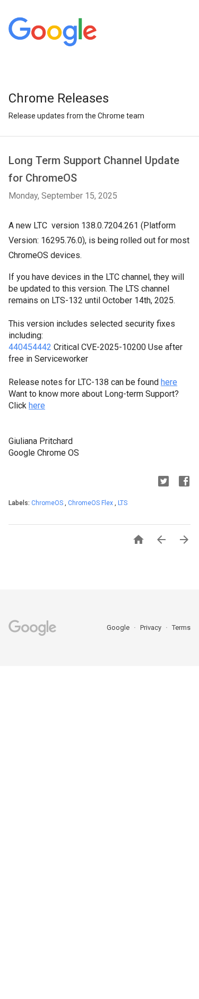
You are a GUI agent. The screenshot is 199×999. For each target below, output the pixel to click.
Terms (181, 627)
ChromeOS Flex (91, 503)
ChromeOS (48, 503)
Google (119, 627)
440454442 (29, 347)
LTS (122, 503)
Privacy (151, 627)
